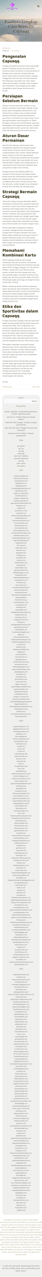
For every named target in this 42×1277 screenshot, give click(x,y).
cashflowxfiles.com (21, 843)
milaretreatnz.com (21, 562)
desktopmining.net (21, 691)
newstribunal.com (21, 982)
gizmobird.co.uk (21, 483)
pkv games (21, 446)
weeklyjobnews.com (21, 927)
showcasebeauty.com (21, 530)
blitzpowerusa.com (21, 828)
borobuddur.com (21, 1046)
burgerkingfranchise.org (21, 801)
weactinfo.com (21, 850)
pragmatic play (35, 1227)
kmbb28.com (21, 1198)
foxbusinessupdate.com (21, 875)
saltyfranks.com (21, 548)
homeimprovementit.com (21, 979)
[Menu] (38, 6)
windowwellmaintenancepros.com (21, 962)
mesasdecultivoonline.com (21, 818)
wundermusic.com (21, 1049)
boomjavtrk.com (21, 1207)
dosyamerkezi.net (21, 525)
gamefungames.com (21, 1051)
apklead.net (21, 1210)
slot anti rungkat (10, 1227)
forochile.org (21, 582)
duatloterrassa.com (21, 1121)
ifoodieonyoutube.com (21, 1002)
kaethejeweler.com (21, 1158)
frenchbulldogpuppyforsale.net (21, 701)
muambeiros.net (21, 605)
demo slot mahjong (21, 456)
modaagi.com (21, 565)
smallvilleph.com (21, 568)
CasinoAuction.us (21, 657)
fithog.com (21, 622)
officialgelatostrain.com (21, 1155)
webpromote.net (21, 615)
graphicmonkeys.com (21, 1083)
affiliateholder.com (21, 964)
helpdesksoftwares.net (21, 974)
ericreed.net (21, 644)
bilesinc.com (21, 560)
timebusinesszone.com (21, 954)
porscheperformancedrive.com (21, 1126)
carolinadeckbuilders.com (21, 538)
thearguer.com (21, 855)
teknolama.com (21, 808)
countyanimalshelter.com (21, 930)
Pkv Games (15, 51)
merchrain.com (21, 1195)
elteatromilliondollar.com (21, 798)
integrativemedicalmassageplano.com (21, 880)
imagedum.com (21, 1150)
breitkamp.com (21, 1111)
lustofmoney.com (21, 952)
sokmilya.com (21, 1202)
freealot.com (21, 1071)
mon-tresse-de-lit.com (21, 1170)
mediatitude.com (21, 518)
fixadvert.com (21, 506)
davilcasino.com (21, 1029)
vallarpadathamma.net (21, 803)
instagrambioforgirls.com (21, 840)
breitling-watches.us (21, 501)
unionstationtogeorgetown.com (21, 1064)
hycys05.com (21, 833)
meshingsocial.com (21, 853)
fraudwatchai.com (21, 1031)
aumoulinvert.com (21, 664)
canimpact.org (21, 677)
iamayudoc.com (21, 1066)
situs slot (12, 1232)
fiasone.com (21, 863)
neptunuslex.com (21, 491)
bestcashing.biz (21, 597)
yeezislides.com (21, 989)
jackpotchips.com (21, 1096)
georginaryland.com (21, 627)
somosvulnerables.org (21, 1118)
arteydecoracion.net (21, 620)
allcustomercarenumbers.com (21, 1101)
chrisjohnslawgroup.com (21, 1106)
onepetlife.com (21, 1163)
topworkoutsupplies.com (21, 1007)
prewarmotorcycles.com (21, 520)
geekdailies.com (21, 1193)
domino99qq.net (21, 736)
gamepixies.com (21, 1086)
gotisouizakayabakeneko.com (21, 783)
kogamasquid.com (21, 704)
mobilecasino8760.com (21, 649)
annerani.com (21, 550)
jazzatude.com (21, 553)
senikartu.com (21, 759)
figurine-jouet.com (21, 1180)
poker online (21, 463)
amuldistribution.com (21, 1044)
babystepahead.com (21, 937)
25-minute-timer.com (21, 1054)
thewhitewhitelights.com (21, 632)
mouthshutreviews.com (21, 1009)
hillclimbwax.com (21, 945)
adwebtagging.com (21, 932)
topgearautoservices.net (21, 1178)
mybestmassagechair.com (21, 642)
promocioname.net (21, 590)
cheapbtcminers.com (21, 1061)
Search (21, 398)
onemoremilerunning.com (21, 835)
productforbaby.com (21, 811)
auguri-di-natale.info (21, 493)
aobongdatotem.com (21, 992)
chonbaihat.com (21, 610)
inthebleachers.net (21, 694)
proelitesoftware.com (21, 1098)
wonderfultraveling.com (21, 587)
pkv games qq (34, 1252)
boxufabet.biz (21, 1175)
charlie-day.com (21, 870)
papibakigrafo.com (21, 672)
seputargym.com (21, 1019)
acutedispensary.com (21, 912)
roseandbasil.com (21, 629)
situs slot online (21, 1254)
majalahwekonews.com (21, 729)
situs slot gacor (30, 1225)
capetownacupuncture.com (21, 773)
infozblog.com (21, 607)
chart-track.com (21, 585)
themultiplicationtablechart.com (21, 706)
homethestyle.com (21, 1041)
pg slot (4, 1225)
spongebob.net (21, 788)
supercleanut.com (21, 1076)
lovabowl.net (21, 977)
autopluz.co (21, 508)
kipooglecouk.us (21, 659)
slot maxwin (19, 1225)
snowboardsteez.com (21, 838)
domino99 (3, 1222)
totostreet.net (21, 1026)
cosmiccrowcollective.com (21, 778)
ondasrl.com (21, 1133)
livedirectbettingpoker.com (21, 873)
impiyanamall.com (21, 1022)
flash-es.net (21, 887)
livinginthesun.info (21, 766)
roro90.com (21, 746)
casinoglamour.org (21, 709)
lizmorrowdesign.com (21, 1140)
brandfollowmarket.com (21, 925)
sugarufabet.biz (21, 1173)
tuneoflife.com (21, 959)
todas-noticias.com (21, 756)
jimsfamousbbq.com (21, 476)
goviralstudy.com (21, 679)
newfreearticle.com (21, 825)
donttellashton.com (21, 741)
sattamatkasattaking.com (21, 1160)
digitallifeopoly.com (21, 1014)
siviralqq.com (21, 895)
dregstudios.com (21, 575)
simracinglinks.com (21, 523)
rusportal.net (21, 761)
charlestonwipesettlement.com (21, 922)
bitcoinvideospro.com (21, 776)
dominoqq (21, 453)
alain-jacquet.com (21, 781)
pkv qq (21, 448)
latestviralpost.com (21, 823)
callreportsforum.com (21, 1200)
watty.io (21, 763)
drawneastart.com (21, 1088)
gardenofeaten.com (21, 830)
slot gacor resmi (33, 1230)
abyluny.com (21, 1205)
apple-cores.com (21, 684)
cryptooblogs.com (21, 1036)
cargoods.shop (21, 771)
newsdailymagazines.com (21, 984)
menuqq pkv (7, 1220)
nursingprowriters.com (21, 907)
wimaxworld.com (21, 592)
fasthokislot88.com (21, 1091)
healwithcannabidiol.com (21, 1143)
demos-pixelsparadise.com (21, 515)
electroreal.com (21, 997)
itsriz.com (21, 768)
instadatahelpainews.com (21, 1190)
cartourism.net (21, 682)
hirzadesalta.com (21, 1012)
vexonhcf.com (21, 513)
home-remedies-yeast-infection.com (21, 994)
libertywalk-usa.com (21, 478)
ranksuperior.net (21, 935)
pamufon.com (21, 1123)
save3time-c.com (21, 510)
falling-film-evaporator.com (21, 902)
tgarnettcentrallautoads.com (21, 503)
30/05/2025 (6, 48)
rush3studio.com (21, 744)
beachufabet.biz (21, 1168)
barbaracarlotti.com (21, 689)
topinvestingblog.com (21, 540)
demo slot (3, 1232)
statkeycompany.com (21, 535)
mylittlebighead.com (21, 1069)
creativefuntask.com (21, 1056)
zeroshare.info (21, 558)
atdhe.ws (21, 634)
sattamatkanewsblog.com (21, 915)
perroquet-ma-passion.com (21, 1185)
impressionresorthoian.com (21, 897)
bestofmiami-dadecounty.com (21, 999)
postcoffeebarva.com (21, 796)
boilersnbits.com (21, 821)
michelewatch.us (21, 496)
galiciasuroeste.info (21, 570)
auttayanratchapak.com (21, 793)
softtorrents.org (21, 1116)
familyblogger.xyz (21, 1103)
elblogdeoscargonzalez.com (21, 612)
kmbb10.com (21, 845)
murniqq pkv (18, 1249)
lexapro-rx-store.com (21, 696)
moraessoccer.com (21, 580)
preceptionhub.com (21, 987)
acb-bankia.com (21, 885)
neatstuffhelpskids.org (21, 577)
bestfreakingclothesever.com (21, 900)
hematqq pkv (29, 1249)
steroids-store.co (21, 617)
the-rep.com (21, 545)
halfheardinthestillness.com (21, 639)
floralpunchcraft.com (21, 860)
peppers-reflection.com (21, 957)
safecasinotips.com (21, 1093)
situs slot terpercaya (21, 458)
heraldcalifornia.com (21, 1081)
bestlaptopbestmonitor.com (21, 624)
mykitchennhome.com (21, 662)
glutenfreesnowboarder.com (21, 1138)
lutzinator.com (21, 1131)
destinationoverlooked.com (21, 939)
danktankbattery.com (21, 865)
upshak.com (21, 890)
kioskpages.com (21, 1145)
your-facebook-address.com (21, 1183)
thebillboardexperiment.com (21, 1165)
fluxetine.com (21, 647)
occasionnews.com (21, 949)
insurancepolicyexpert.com (21, 533)
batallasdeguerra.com (21, 572)
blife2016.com (21, 1136)
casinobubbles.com (21, 1016)
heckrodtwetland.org (21, 637)
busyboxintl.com (21, 791)
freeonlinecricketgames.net (21, 595)
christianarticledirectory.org (21, 714)
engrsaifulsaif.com (21, 1059)
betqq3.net (21, 652)
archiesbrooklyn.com (21, 602)
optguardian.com (21, 1024)
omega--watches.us (21, 498)
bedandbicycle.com (21, 1078)
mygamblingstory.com (21, 726)
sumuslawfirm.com (21, 905)
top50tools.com (21, 543)
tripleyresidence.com (21, 1113)
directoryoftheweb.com (21, 739)
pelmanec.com (21, 734)
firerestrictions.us (21, 600)
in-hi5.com (21, 751)
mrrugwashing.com (21, 883)
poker (36, 1220)
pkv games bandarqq (33, 1232)
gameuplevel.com (21, 1039)
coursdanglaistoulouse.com (21, 488)
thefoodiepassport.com (21, 667)
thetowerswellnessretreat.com (21, 1153)
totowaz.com (21, 920)
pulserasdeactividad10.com (21, 686)
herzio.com (21, 749)
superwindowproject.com (21, 669)
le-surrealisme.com (21, 528)
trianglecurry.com (21, 1148)
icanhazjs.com (21, 674)
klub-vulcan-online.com (21, 1108)
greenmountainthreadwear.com (21, 910)
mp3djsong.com (21, 486)
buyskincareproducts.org (21, 699)
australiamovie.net (21, 481)
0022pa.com (21, 555)
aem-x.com (21, 1034)
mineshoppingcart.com (21, 1004)
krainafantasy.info (21, 754)
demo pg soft (25, 1244)
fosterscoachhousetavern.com (21, 816)
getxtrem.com (21, 848)
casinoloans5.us (21, 654)
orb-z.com (21, 813)
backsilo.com (21, 892)
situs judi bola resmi (14, 1247)
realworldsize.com (21, 806)
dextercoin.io (21, 711)
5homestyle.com (21, 716)
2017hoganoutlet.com (21, 731)
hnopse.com (21, 947)
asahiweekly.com (21, 1074)
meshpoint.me (21, 786)
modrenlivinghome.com (21, 1188)
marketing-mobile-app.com (21, 858)
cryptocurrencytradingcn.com (21, 917)
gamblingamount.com (21, 942)
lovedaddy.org (21, 878)
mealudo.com (21, 868)
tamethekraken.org (21, 1128)
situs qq (21, 451)
